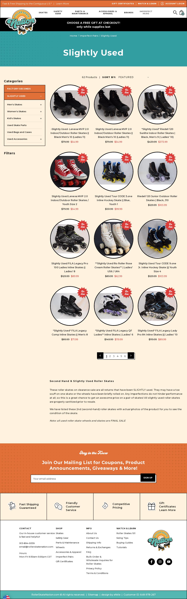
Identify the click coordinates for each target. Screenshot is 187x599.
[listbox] (134, 77)
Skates (43, 12)
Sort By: (109, 77)
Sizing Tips (122, 538)
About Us (91, 533)
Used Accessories (17, 139)
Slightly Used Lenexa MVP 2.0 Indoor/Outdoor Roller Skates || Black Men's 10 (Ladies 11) (113, 133)
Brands (129, 12)
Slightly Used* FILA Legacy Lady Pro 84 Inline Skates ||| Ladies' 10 (157, 332)
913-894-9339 (27, 543)
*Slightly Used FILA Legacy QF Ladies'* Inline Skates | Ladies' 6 (113, 332)
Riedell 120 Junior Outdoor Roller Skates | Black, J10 (157, 198)
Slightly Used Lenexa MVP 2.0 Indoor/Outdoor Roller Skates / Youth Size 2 (70, 200)
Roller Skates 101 (125, 533)
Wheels (60, 547)
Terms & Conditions (97, 573)
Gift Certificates (123, 3)
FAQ (88, 552)
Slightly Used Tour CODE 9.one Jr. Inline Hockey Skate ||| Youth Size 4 (157, 267)
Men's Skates (14, 104)
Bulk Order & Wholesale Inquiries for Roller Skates (99, 560)
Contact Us (92, 538)
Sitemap (93, 594)
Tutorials (121, 547)
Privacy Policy (94, 568)
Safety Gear (58, 12)
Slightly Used (16, 96)
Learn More (62, 3)
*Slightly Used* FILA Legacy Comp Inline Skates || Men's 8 (70, 332)
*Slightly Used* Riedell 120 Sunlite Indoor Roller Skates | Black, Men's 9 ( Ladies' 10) (157, 133)
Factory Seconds (19, 88)
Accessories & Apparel (108, 12)
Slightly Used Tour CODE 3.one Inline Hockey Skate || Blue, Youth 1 (113, 200)
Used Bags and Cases (19, 132)
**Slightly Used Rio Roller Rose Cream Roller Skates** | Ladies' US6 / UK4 (114, 267)
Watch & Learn (147, 3)
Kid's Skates (14, 118)
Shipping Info (93, 542)
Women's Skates (16, 111)
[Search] (175, 12)
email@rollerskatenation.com (36, 546)
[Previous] (100, 355)
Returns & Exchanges (98, 547)
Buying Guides (124, 542)
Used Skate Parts (16, 125)
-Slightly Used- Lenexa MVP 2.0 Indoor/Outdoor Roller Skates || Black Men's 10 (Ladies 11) (70, 133)
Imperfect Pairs (146, 12)
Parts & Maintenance (80, 12)
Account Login (175, 3)
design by (107, 594)
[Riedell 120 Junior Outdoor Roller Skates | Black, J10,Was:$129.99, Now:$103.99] (157, 171)
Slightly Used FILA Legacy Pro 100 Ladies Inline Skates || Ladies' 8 (69, 267)
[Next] (131, 355)
